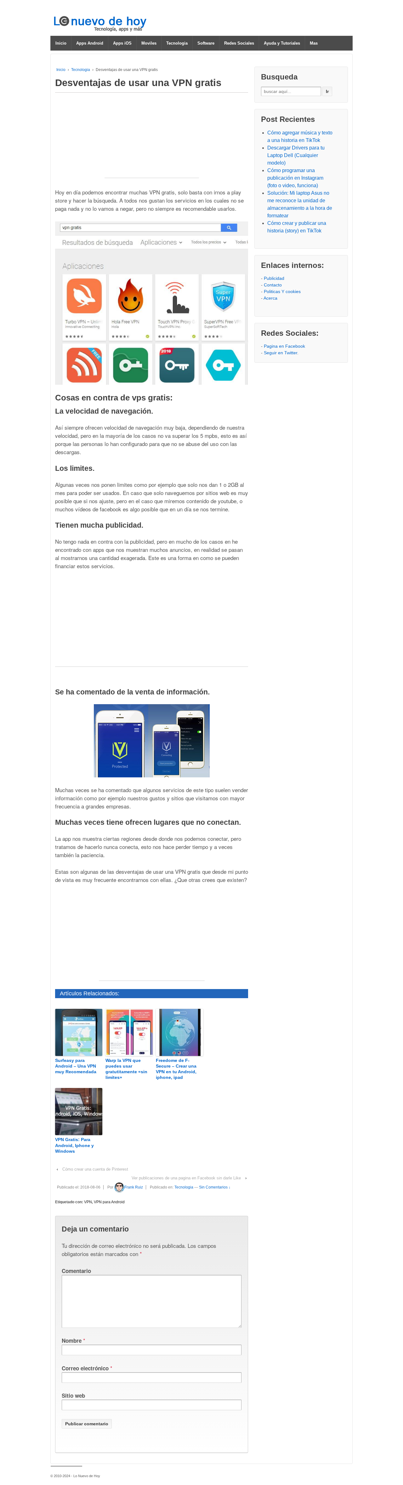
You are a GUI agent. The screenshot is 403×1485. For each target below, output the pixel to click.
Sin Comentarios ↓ (214, 1187)
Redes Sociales (239, 43)
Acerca (270, 298)
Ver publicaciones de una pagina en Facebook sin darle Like (186, 1178)
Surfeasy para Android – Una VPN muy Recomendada (75, 1066)
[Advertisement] (152, 138)
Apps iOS (122, 43)
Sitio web (73, 1395)
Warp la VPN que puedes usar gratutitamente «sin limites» (126, 1069)
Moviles (148, 43)
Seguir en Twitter (280, 352)
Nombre (72, 1340)
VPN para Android (109, 1202)
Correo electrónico (85, 1368)
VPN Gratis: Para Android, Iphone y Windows (74, 1145)
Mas (314, 43)
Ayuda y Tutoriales (282, 43)
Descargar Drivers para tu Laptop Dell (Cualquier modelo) (296, 155)
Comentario (76, 1271)
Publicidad (274, 278)
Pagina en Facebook (284, 346)
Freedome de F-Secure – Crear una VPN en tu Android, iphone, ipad (176, 1069)
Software (205, 43)
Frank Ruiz (133, 1187)
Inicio (60, 43)
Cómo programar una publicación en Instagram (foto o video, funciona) (295, 178)
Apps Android (89, 43)
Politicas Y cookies (282, 291)
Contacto (273, 284)
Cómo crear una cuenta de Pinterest (95, 1169)
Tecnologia (177, 43)
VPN (88, 1202)
